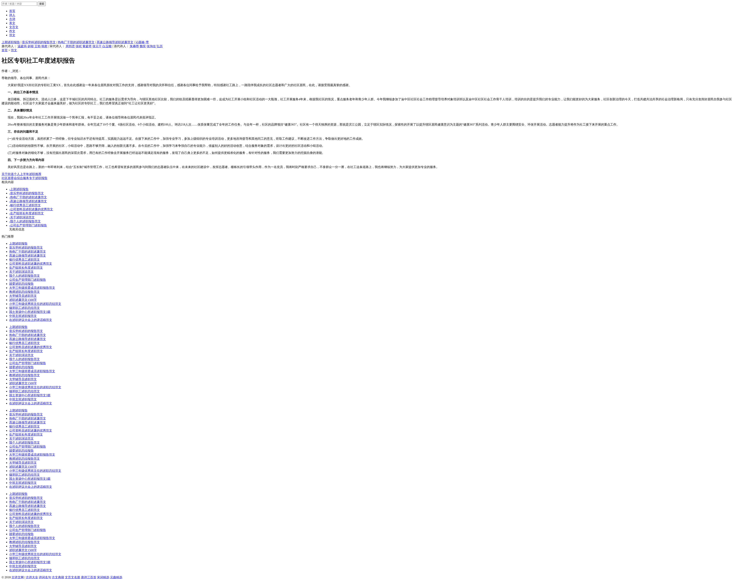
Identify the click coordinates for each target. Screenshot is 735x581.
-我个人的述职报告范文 (25, 221)
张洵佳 (151, 46)
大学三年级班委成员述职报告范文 (32, 287)
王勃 (37, 46)
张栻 (79, 46)
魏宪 (143, 46)
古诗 (12, 19)
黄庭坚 (87, 46)
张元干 (97, 46)
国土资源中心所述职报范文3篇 (30, 311)
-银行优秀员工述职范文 (25, 205)
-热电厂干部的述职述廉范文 (28, 197)
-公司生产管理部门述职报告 (28, 225)
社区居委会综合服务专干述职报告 (24, 178)
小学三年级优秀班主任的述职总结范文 (35, 303)
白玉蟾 (107, 46)
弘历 (160, 46)
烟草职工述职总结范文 (24, 307)
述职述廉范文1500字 (23, 299)
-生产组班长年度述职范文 (26, 213)
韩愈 (44, 46)
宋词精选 (103, 577)
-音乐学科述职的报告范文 (26, 193)
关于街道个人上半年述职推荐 (21, 174)
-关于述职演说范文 (22, 217)
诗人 (12, 15)
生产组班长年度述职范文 (26, 267)
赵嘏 (31, 46)
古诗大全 (32, 577)
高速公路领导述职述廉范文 (115, 42)
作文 (12, 31)
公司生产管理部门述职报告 (27, 279)
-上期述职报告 (19, 189)
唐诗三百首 (88, 577)
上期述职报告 (11, 42)
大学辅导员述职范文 (23, 295)
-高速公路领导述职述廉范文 (28, 201)
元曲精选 (116, 577)
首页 (12, 11)
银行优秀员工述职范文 (24, 259)
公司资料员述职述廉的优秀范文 (30, 263)
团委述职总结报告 (21, 283)
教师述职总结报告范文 (24, 291)
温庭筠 (22, 46)
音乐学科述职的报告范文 (39, 42)
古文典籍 (58, 577)
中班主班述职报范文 (23, 315)
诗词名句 (45, 577)
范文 (12, 35)
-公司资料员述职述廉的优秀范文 (31, 209)
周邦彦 (70, 46)
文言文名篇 (72, 577)
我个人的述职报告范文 (24, 275)
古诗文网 (17, 577)
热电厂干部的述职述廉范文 (76, 42)
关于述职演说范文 (21, 271)
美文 (12, 23)
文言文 (13, 27)
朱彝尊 (134, 46)
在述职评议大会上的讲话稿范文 (30, 320)
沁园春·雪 (142, 42)
